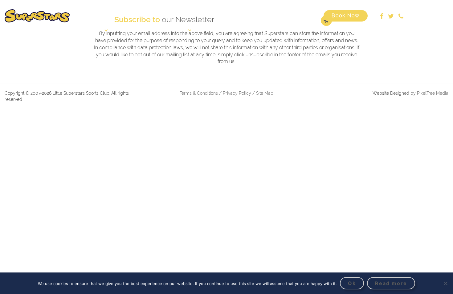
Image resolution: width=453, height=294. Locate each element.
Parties (320, 30)
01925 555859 (424, 15)
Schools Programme (271, 30)
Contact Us (358, 30)
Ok (352, 283)
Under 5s (220, 30)
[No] (445, 283)
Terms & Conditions (199, 93)
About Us (92, 30)
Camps (134, 30)
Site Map (264, 93)
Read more (391, 283)
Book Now (346, 15)
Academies (173, 30)
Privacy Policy (237, 93)
